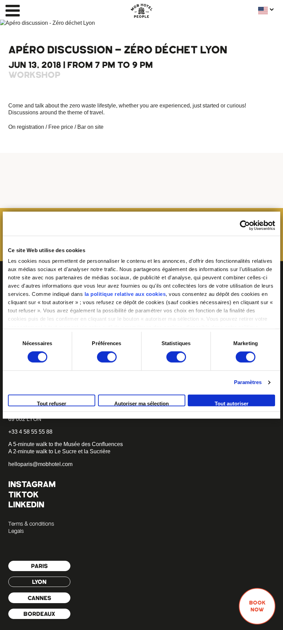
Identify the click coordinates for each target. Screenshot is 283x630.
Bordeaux (39, 614)
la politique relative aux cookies (125, 294)
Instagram (32, 484)
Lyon (39, 582)
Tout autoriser (231, 403)
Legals (16, 531)
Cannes (39, 598)
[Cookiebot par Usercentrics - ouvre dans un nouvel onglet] (245, 225)
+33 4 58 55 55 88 (30, 432)
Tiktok (23, 494)
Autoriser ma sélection (141, 403)
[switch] (107, 357)
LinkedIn (26, 504)
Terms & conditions (31, 523)
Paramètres (248, 382)
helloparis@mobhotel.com (40, 464)
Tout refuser (51, 403)
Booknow (257, 606)
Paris (39, 566)
